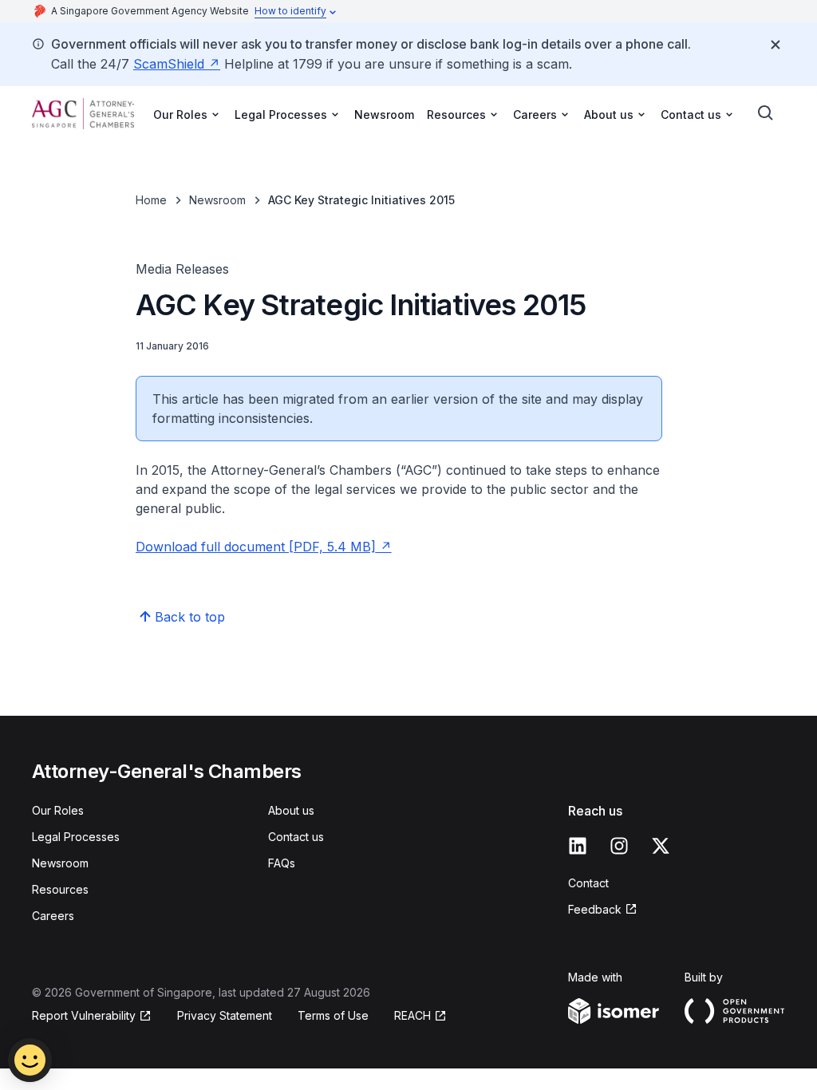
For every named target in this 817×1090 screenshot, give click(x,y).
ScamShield (168, 64)
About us (291, 810)
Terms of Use (333, 1015)
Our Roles (58, 810)
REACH (412, 1015)
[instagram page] (619, 845)
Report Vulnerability (84, 1015)
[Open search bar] (766, 113)
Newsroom (384, 114)
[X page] (660, 845)
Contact (588, 883)
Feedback (595, 909)
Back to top (190, 617)
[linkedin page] (577, 845)
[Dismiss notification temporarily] (775, 45)
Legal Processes (76, 836)
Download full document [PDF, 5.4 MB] (256, 547)
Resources (60, 889)
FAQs (281, 863)
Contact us (296, 836)
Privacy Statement (224, 1015)
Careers (53, 915)
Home (151, 200)
